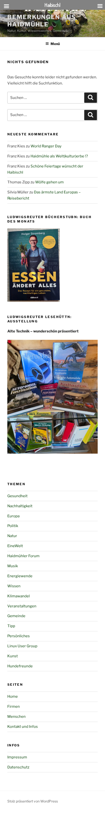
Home (12, 696)
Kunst (12, 656)
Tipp (11, 626)
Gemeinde (16, 616)
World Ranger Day (46, 146)
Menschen (16, 716)
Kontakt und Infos (22, 726)
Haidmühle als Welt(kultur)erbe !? (59, 156)
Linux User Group (22, 646)
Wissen (14, 586)
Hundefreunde (20, 666)
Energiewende (19, 576)
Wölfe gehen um (49, 182)
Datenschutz (18, 767)
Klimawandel (18, 596)
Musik (12, 566)
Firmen (13, 706)
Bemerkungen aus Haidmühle (41, 20)
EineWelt (15, 546)
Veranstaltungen (21, 606)
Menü (55, 44)
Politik (12, 526)
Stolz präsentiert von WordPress (32, 801)
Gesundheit (17, 496)
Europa (13, 516)
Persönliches (18, 636)
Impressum (17, 757)
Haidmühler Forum (23, 556)
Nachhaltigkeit (19, 506)
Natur (12, 536)
